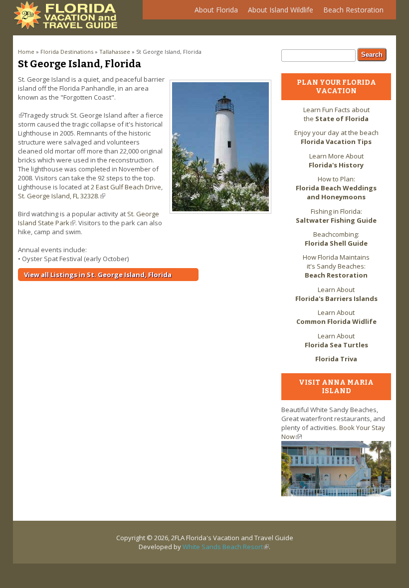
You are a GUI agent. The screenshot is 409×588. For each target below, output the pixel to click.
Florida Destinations (66, 51)
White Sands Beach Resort (226, 546)
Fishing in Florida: (336, 216)
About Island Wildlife (278, 12)
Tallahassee (114, 51)
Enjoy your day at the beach (336, 137)
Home (26, 51)
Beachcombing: (336, 239)
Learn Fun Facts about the (336, 114)
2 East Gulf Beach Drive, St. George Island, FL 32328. (90, 191)
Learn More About (336, 160)
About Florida (214, 12)
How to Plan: (336, 187)
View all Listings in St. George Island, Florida (98, 274)
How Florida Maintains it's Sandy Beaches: (336, 266)
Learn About (336, 294)
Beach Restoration (351, 12)
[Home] (68, 27)
